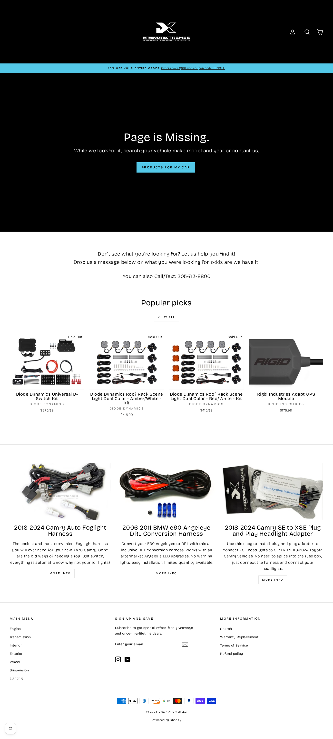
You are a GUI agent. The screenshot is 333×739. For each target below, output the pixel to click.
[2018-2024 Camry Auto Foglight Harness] (60, 491)
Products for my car (166, 167)
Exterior (16, 654)
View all (166, 317)
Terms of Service (234, 645)
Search (226, 629)
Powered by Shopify (166, 720)
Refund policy (231, 654)
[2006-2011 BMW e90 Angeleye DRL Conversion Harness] (166, 491)
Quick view (47, 384)
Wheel (15, 662)
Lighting (16, 678)
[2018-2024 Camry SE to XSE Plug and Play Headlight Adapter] (272, 491)
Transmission (20, 637)
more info (273, 579)
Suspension (19, 670)
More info (60, 573)
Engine (15, 629)
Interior (16, 645)
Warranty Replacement (239, 637)
